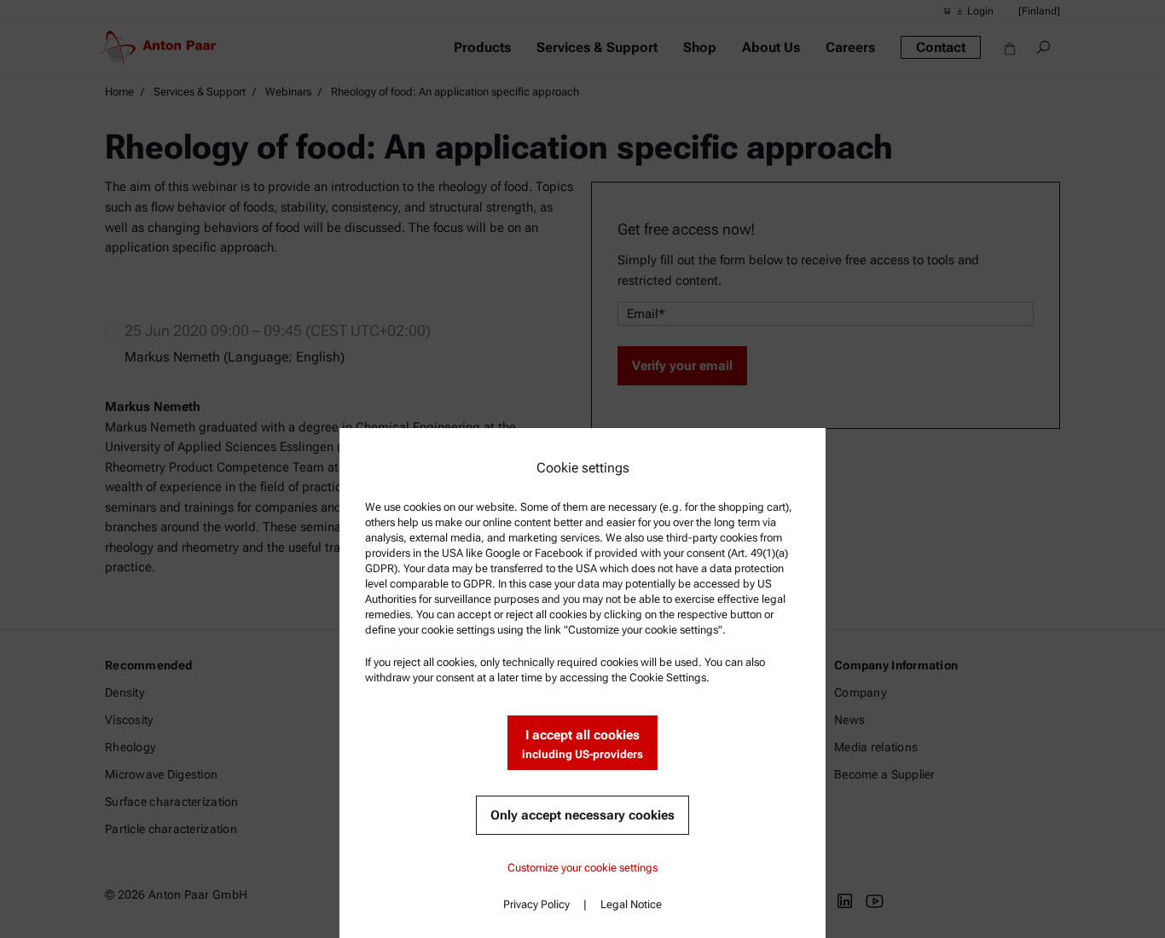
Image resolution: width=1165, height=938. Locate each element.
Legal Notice (631, 904)
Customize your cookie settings (582, 867)
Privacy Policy (536, 904)
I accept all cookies (582, 744)
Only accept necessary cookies (582, 815)
